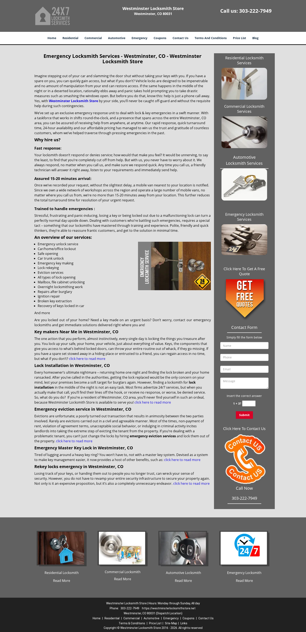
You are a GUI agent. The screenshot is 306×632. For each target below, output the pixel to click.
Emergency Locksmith (244, 572)
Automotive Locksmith (183, 572)
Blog (255, 38)
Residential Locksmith (62, 572)
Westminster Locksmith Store (73, 101)
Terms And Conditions (211, 38)
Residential (70, 38)
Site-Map (171, 623)
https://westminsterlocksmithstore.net (168, 608)
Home (51, 38)
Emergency (139, 38)
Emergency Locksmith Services (244, 217)
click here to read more (87, 358)
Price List (239, 38)
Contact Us (180, 38)
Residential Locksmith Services (244, 60)
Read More (61, 580)
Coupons (160, 38)
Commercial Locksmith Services (244, 109)
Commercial (93, 38)
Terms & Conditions (132, 623)
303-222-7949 (255, 10)
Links (183, 623)
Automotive (116, 38)
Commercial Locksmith (123, 572)
